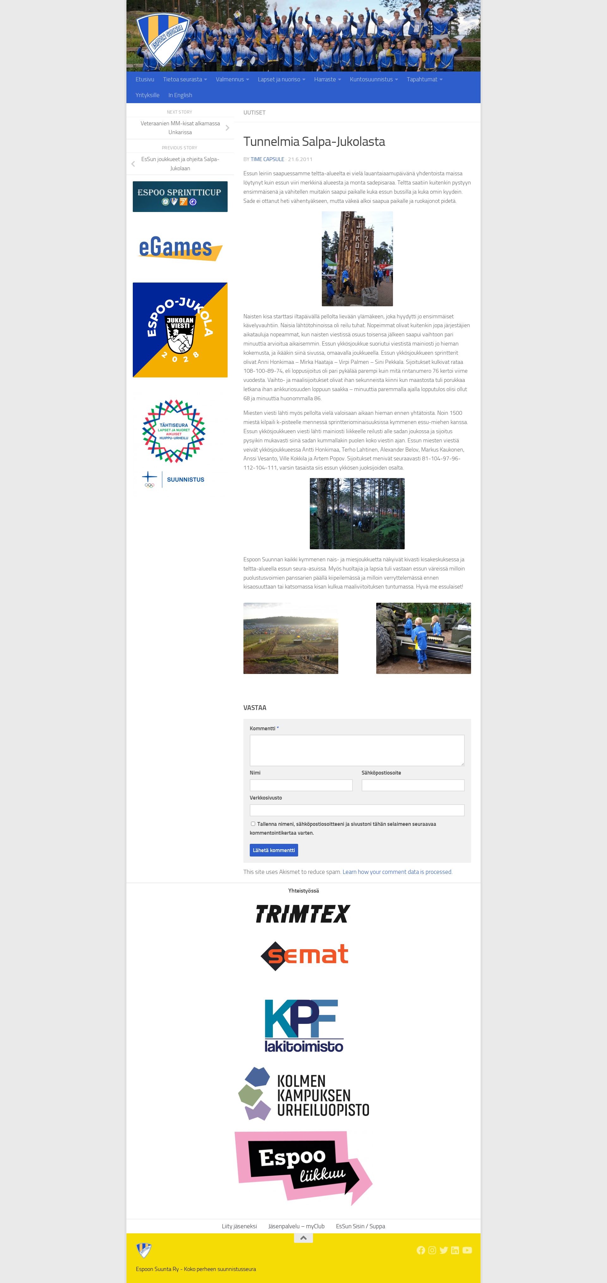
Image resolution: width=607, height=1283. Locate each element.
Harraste (325, 79)
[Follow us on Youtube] (466, 1250)
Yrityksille (148, 95)
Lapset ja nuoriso (279, 79)
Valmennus (230, 79)
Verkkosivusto (266, 797)
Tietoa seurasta (182, 79)
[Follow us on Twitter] (443, 1250)
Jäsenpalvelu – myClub (296, 1226)
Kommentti (264, 728)
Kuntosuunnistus (371, 79)
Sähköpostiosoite (381, 772)
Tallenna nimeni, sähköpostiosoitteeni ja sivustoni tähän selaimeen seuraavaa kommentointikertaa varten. (343, 828)
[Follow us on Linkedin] (455, 1250)
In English (180, 95)
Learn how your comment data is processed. (398, 871)
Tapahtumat (422, 79)
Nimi (255, 772)
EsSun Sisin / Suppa (360, 1226)
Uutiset (254, 112)
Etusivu (145, 79)
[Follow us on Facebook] (421, 1250)
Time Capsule (267, 159)
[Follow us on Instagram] (432, 1250)
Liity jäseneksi (454, 13)
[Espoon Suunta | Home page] (163, 40)
